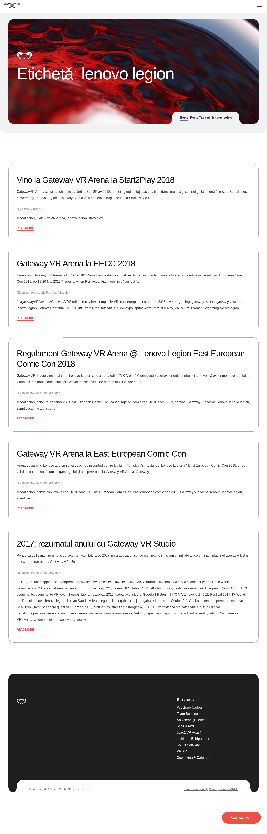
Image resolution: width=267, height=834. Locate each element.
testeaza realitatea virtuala (181, 607)
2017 (23, 582)
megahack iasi (149, 601)
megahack (106, 601)
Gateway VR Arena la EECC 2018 (76, 263)
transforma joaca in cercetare (38, 613)
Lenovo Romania (51, 308)
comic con (44, 492)
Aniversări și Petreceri (193, 720)
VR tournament (192, 308)
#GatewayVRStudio (64, 302)
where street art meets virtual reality (60, 619)
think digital (211, 607)
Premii (88, 308)
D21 (108, 588)
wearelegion (229, 308)
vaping (167, 613)
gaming (184, 302)
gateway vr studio (229, 302)
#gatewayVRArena (33, 302)
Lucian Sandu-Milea (82, 601)
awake (86, 582)
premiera (222, 601)
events (172, 302)
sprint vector (143, 308)
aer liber (35, 582)
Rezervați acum (241, 817)
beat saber (27, 218)
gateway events (203, 302)
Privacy (214, 789)
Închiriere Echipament (193, 739)
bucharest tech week (213, 582)
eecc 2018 (165, 402)
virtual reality (163, 308)
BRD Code (188, 582)
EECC (243, 588)
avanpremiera (69, 582)
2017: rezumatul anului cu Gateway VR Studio (96, 543)
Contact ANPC (228, 789)
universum (97, 613)
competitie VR (108, 302)
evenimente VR (47, 594)
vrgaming (212, 308)
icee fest (194, 594)
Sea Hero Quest (28, 607)
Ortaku (194, 601)
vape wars (153, 613)
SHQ (88, 607)
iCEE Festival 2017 (216, 594)
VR (177, 308)
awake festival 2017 (130, 582)
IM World (238, 594)
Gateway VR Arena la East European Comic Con (101, 453)
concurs (42, 402)
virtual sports (45, 408)
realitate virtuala (106, 308)
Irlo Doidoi (24, 601)
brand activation (158, 582)
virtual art (181, 613)
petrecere (207, 601)
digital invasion (185, 588)
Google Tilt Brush (156, 594)
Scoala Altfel (186, 726)
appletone (49, 582)
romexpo (126, 308)
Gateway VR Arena (51, 218)
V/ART (139, 613)
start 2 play (102, 607)
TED (147, 607)
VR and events (227, 613)
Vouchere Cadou (189, 707)
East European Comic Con (89, 402)
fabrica (86, 594)
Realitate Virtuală (29, 209)
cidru (82, 588)
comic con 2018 (65, 492)
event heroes (69, 594)
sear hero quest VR (56, 607)
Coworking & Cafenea (193, 757)
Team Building (187, 713)
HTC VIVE (178, 594)
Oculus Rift (73, 308)
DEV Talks (131, 588)
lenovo (222, 402)
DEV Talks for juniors (156, 588)
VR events (24, 619)
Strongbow (134, 607)
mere (165, 601)
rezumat (237, 601)
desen (117, 588)
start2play (95, 218)
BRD (175, 582)
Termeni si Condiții (196, 789)
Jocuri (40, 292)
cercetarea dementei (62, 588)
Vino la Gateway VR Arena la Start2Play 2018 (95, 179)
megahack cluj (126, 601)
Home (184, 117)
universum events (119, 613)
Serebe (77, 607)
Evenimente (26, 292)
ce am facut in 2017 (31, 588)
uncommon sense (74, 613)
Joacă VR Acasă (189, 732)
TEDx (156, 607)
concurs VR (58, 402)
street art (118, 607)
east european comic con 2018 (143, 302)
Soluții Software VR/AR (188, 748)
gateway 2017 (103, 594)
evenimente (25, 594)
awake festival (102, 582)
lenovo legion (77, 218)
